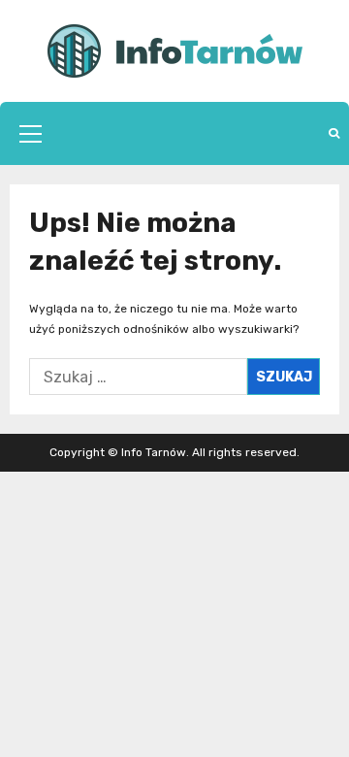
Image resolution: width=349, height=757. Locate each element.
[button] (30, 134)
